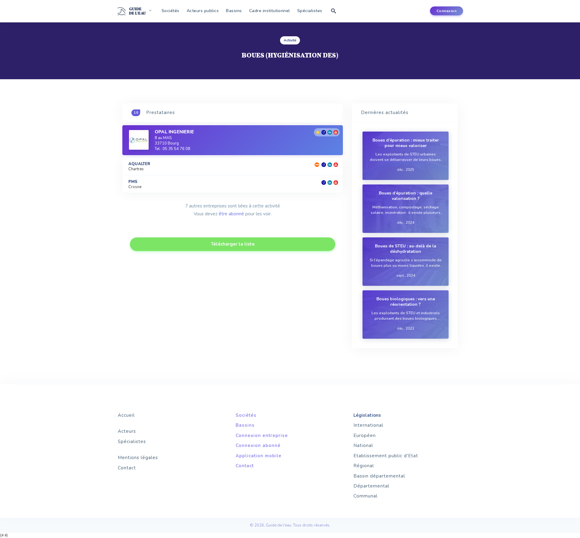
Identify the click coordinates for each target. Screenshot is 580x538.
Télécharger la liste (233, 244)
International (368, 425)
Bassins (234, 11)
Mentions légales (138, 458)
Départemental (371, 486)
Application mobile (259, 456)
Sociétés (170, 11)
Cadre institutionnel (269, 11)
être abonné (231, 214)
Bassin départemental (379, 476)
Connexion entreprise (262, 435)
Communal (365, 496)
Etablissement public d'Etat (385, 456)
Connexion (447, 10)
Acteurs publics (203, 11)
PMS (133, 182)
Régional (363, 466)
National (363, 445)
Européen (364, 435)
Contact (127, 468)
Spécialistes (309, 11)
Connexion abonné (258, 445)
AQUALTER (139, 164)
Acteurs (127, 431)
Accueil (126, 415)
